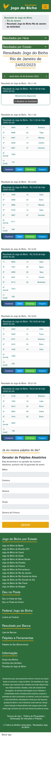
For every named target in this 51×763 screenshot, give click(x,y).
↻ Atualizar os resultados (25, 101)
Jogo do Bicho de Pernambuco (16, 569)
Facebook (9, 169)
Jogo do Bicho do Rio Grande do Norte (19, 576)
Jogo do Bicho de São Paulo (14, 583)
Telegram (42, 169)
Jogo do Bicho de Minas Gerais (16, 559)
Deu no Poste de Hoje (12, 598)
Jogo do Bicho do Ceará (13, 552)
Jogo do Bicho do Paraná (13, 566)
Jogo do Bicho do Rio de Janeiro (16, 572)
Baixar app (6, 734)
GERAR (25, 525)
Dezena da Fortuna (11, 512)
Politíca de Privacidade (34, 716)
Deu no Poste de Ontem (13, 602)
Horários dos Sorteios (12, 663)
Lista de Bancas (9, 632)
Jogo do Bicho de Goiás (13, 555)
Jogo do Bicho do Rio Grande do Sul (18, 579)
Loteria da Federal (10, 617)
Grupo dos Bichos (10, 659)
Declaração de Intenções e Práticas (26, 718)
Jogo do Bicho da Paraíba (13, 562)
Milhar (5, 469)
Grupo (5, 501)
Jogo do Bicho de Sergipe (13, 586)
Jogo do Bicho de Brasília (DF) (16, 548)
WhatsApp (30, 169)
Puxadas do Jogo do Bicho (14, 666)
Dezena (5, 491)
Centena (6, 480)
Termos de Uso (14, 716)
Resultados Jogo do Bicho (35, 726)
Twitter (19, 169)
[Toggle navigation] (45, 6)
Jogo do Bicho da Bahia (12, 545)
